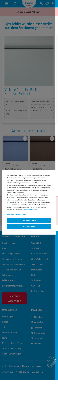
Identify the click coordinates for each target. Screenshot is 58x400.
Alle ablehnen (29, 226)
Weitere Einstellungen (16, 214)
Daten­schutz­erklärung (30, 209)
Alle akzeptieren (29, 220)
